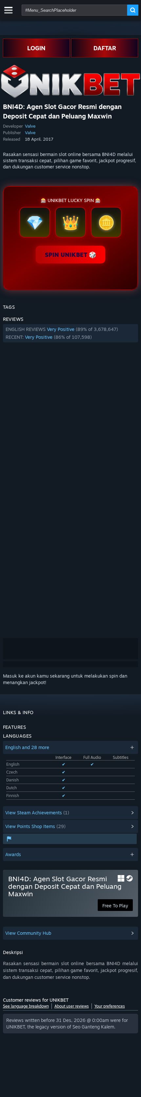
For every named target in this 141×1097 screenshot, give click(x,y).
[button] (70, 333)
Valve (30, 126)
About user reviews (71, 1006)
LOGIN (36, 48)
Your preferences (109, 1006)
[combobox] (74, 10)
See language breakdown (26, 1006)
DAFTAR (104, 48)
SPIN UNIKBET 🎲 (70, 254)
